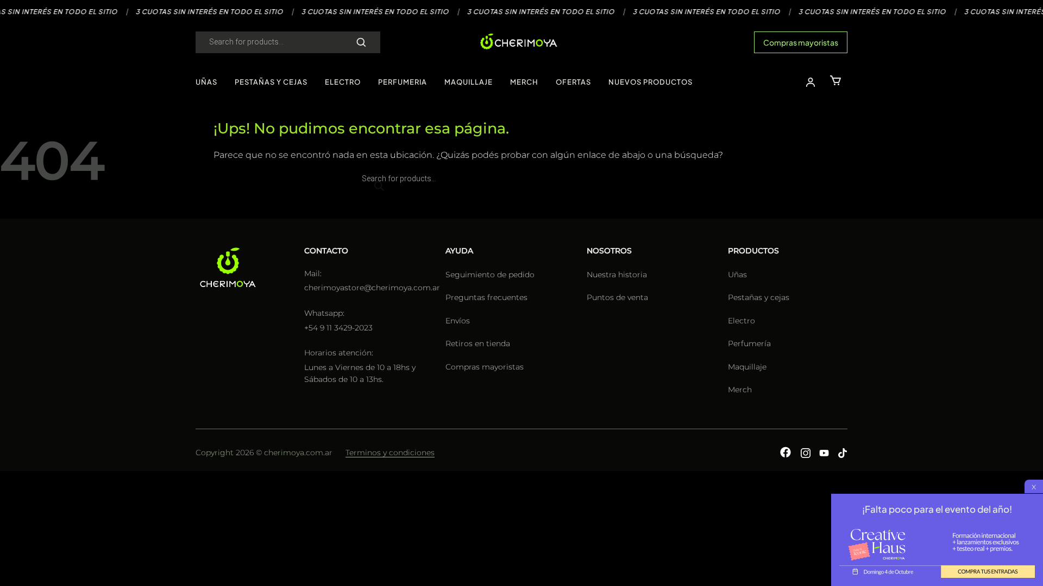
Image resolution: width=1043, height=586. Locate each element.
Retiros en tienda (477, 343)
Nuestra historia (617, 274)
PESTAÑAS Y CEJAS (271, 82)
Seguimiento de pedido (490, 274)
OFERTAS (573, 82)
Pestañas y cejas (758, 297)
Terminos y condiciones (390, 452)
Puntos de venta (617, 297)
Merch (740, 389)
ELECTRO (343, 82)
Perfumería (749, 343)
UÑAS (206, 82)
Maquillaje (747, 367)
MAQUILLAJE (468, 82)
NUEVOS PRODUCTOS (650, 82)
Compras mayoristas (800, 42)
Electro (741, 321)
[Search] (361, 42)
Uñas (737, 274)
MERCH (524, 82)
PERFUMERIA (402, 82)
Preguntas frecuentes (486, 297)
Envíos (457, 321)
